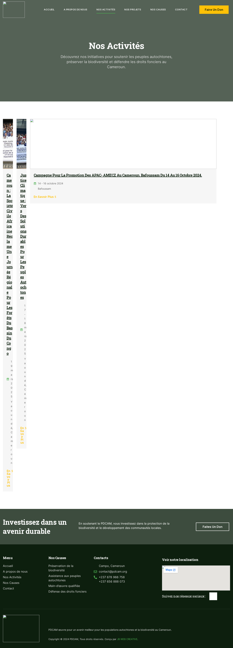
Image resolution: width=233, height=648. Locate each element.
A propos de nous (75, 9)
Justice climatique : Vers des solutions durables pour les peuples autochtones (23, 236)
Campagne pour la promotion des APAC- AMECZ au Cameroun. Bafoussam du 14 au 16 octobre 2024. (118, 175)
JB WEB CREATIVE (127, 639)
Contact (181, 9)
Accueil (49, 9)
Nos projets (132, 9)
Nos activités (105, 9)
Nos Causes (158, 9)
